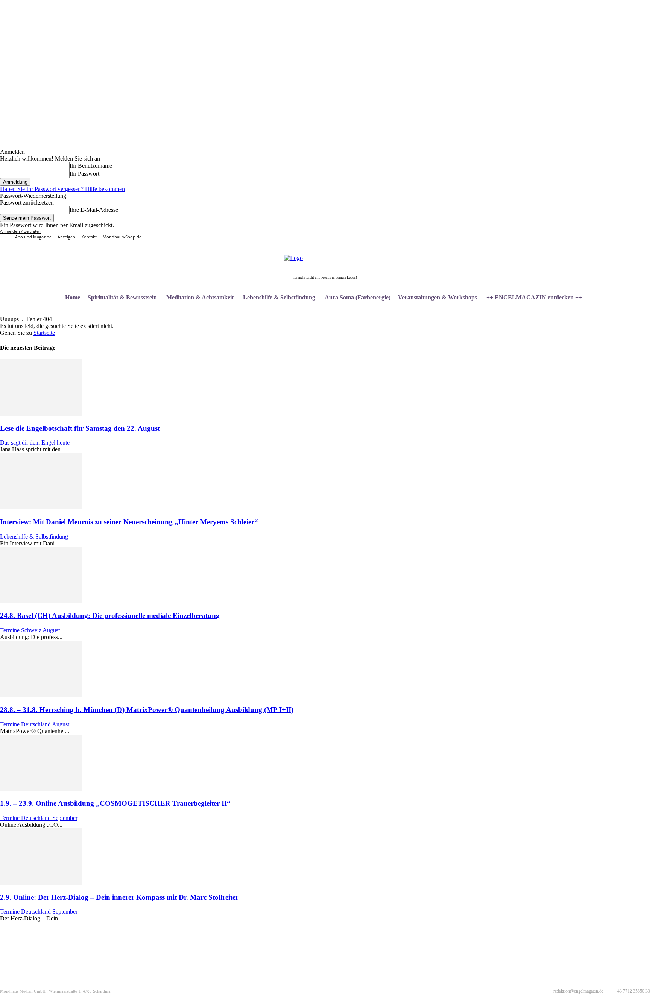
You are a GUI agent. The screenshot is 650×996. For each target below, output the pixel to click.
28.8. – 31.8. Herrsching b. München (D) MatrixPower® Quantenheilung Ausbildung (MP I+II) (146, 710)
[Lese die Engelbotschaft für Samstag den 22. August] (41, 413)
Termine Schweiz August (30, 630)
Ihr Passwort (84, 173)
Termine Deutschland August (34, 724)
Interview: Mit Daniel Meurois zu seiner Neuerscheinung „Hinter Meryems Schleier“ (129, 522)
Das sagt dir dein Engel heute (35, 442)
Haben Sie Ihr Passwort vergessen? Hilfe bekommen (62, 189)
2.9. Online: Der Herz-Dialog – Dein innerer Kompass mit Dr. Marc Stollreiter (119, 897)
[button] (641, 297)
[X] (550, 235)
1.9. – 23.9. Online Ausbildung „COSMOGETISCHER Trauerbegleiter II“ (115, 803)
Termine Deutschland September (38, 818)
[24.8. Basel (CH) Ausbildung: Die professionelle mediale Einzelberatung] (41, 601)
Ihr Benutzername (91, 165)
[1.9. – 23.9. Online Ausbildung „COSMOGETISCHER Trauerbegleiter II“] (41, 789)
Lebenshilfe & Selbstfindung (34, 536)
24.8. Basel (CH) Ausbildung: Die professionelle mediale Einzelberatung (110, 615)
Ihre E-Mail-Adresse (94, 209)
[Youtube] (558, 235)
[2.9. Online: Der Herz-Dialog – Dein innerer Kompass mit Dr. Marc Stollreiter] (41, 882)
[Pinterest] (541, 235)
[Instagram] (533, 235)
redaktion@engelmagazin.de (578, 991)
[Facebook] (524, 235)
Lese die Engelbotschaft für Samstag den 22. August (80, 428)
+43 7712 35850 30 (632, 991)
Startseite (44, 332)
